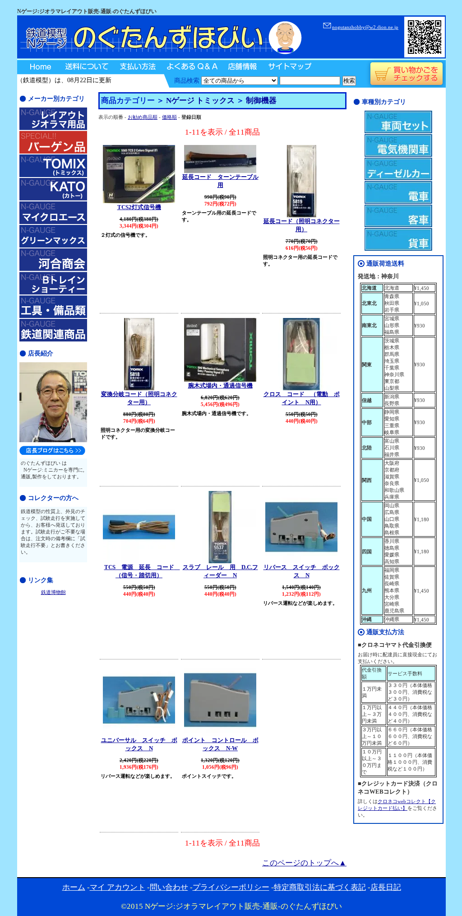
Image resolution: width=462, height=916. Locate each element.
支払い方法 (136, 67)
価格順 (169, 117)
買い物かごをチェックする (406, 74)
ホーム (73, 887)
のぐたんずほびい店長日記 (52, 450)
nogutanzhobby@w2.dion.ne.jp (365, 27)
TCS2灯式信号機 (139, 207)
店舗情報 (241, 67)
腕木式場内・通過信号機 (220, 385)
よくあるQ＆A (190, 67)
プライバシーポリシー (231, 887)
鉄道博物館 (53, 592)
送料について (86, 67)
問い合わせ (169, 887)
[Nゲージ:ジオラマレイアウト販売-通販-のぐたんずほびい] (160, 58)
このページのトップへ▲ (304, 863)
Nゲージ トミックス (200, 100)
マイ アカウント (117, 887)
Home (38, 67)
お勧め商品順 (142, 117)
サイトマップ (289, 67)
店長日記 (385, 887)
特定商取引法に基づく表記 (320, 887)
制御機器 (261, 100)
